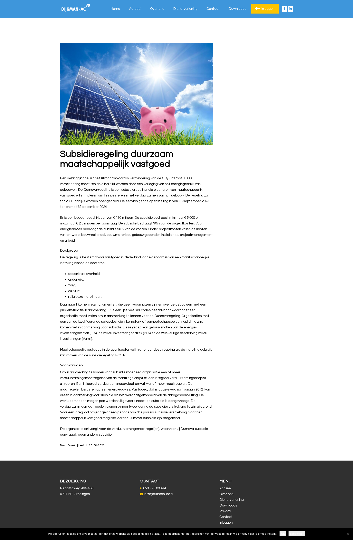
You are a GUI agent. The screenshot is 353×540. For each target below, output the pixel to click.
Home (115, 9)
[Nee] (348, 534)
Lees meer (297, 533)
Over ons (157, 9)
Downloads (237, 9)
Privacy (225, 511)
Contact (213, 9)
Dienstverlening (185, 9)
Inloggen (268, 9)
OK (283, 533)
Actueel (135, 9)
